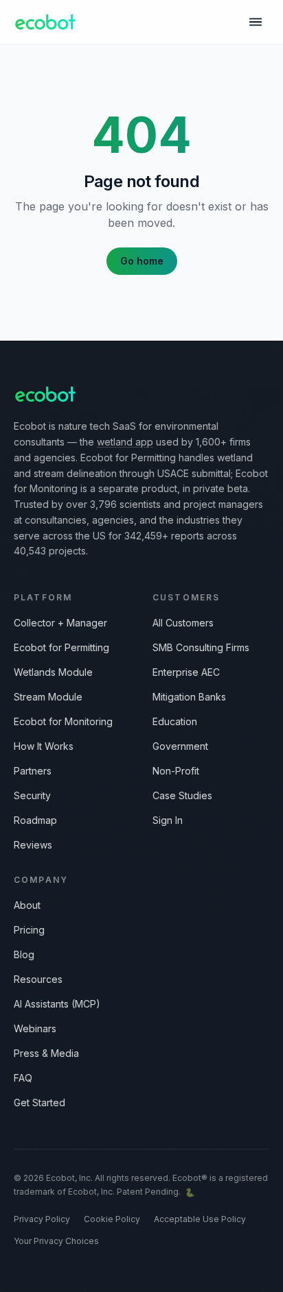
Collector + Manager (60, 623)
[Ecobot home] (45, 22)
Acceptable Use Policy (200, 1219)
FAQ (23, 1078)
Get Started (39, 1102)
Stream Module (48, 697)
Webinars (35, 1028)
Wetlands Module (53, 672)
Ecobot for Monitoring (63, 721)
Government (180, 746)
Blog (24, 954)
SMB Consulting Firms (200, 647)
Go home (141, 261)
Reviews (33, 845)
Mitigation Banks (189, 697)
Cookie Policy (112, 1219)
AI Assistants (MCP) (57, 1004)
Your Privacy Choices (56, 1241)
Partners (33, 771)
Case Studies (182, 795)
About (27, 905)
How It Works (43, 746)
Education (174, 721)
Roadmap (35, 820)
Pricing (29, 930)
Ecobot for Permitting (61, 647)
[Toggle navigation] (255, 22)
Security (32, 795)
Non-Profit (175, 771)
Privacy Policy (42, 1219)
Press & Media (46, 1053)
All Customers (183, 623)
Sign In (167, 820)
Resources (38, 979)
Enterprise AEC (186, 672)
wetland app (125, 442)
